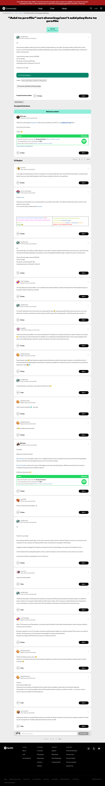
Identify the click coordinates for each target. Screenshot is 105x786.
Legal (5, 779)
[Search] (91, 8)
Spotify (68, 223)
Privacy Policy (26, 779)
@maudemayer (33, 123)
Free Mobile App (56, 758)
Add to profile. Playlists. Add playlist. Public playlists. (34, 80)
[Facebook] (99, 749)
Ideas (64, 8)
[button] (88, 37)
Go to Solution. (26, 75)
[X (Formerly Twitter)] (94, 749)
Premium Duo (70, 754)
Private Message (66, 220)
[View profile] (18, 37)
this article (39, 206)
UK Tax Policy (75, 779)
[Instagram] (89, 749)
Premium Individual (71, 751)
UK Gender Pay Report (9, 782)
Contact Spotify (56, 762)
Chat (52, 8)
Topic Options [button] (18, 102)
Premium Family (70, 758)
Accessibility (55, 779)
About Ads (46, 779)
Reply (83, 96)
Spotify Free (69, 766)
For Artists (40, 751)
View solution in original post (24, 146)
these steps (63, 3)
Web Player (55, 754)
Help (40, 8)
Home (11, 13)
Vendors (39, 766)
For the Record (26, 758)
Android (21, 13)
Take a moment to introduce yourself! (43, 143)
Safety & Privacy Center (15, 779)
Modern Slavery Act (65, 779)
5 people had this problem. (24, 95)
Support (54, 751)
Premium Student (71, 762)
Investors (39, 762)
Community (11, 8)
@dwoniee (21, 197)
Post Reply (83, 733)
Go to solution (53, 30)
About (24, 751)
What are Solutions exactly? (53, 139)
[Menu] (101, 8)
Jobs (23, 754)
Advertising (40, 758)
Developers (40, 754)
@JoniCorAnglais (21, 465)
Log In (96, 8)
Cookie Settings (36, 779)
